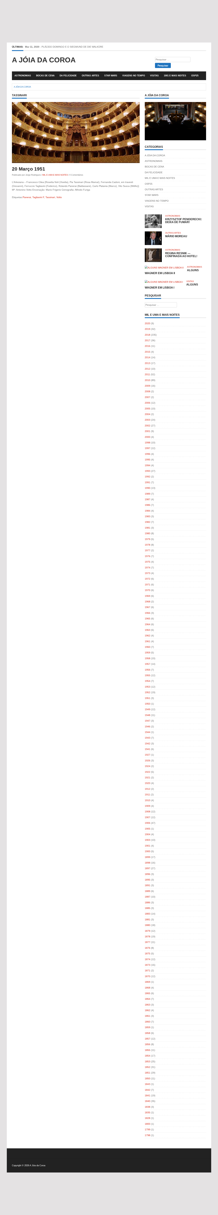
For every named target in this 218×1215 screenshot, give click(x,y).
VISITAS (154, 75)
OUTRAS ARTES (90, 75)
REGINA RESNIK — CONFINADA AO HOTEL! (181, 255)
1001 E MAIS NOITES (175, 75)
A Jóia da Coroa (44, 60)
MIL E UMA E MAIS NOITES (55, 175)
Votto (59, 197)
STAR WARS (110, 75)
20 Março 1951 (28, 169)
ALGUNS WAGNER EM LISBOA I (171, 286)
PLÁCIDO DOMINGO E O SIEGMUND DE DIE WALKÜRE (72, 46)
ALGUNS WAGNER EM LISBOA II (172, 272)
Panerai (27, 197)
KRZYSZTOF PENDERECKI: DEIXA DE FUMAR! (183, 221)
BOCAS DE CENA (45, 75)
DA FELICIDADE (68, 75)
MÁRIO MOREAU (176, 236)
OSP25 (194, 75)
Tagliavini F (38, 197)
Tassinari (50, 197)
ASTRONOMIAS (22, 75)
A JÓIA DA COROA (155, 155)
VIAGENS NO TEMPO (133, 75)
